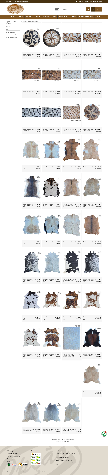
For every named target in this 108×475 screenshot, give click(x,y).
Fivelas (74, 16)
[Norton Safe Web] (23, 466)
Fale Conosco (99, 1)
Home (12, 16)
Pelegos (8, 26)
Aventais (28, 16)
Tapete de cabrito (10, 32)
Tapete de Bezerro (10, 29)
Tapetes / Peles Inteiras (86, 16)
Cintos (54, 16)
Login (79, 1)
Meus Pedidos (85, 1)
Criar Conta (92, 1)
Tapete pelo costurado (11, 37)
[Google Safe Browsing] (12, 466)
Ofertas (98, 16)
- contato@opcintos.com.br (62, 457)
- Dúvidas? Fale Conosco (13, 456)
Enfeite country (63, 16)
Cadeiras (37, 16)
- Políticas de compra (12, 453)
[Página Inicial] (15, 14)
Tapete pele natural (11, 35)
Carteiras (46, 16)
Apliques (20, 16)
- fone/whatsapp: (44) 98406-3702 (63, 460)
